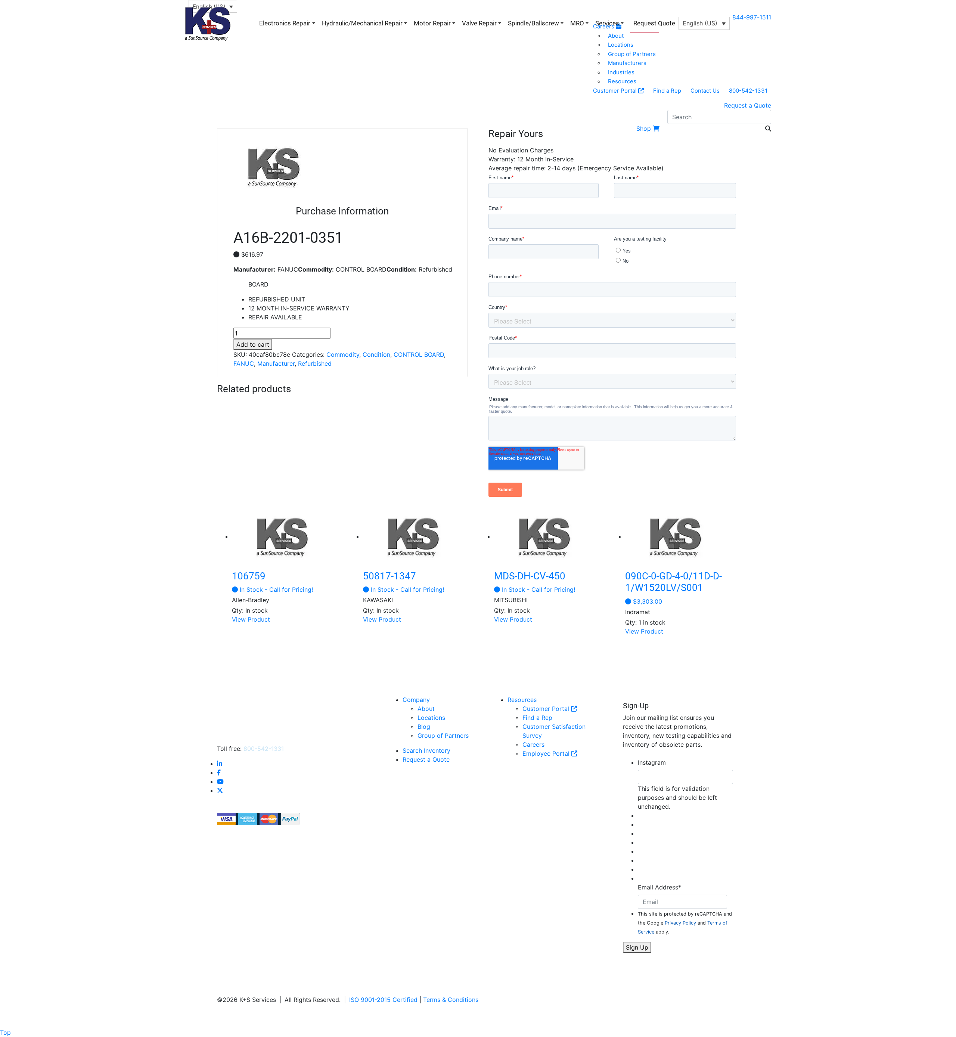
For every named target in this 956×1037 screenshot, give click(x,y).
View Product (251, 619)
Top (5, 1032)
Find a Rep (667, 90)
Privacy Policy (680, 923)
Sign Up (637, 947)
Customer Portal (615, 90)
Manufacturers (627, 62)
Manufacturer (276, 363)
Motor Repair (432, 23)
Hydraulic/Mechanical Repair (362, 23)
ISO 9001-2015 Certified (383, 999)
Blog (424, 726)
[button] (704, 23)
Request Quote (654, 23)
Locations (431, 717)
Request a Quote (747, 105)
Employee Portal (546, 753)
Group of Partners (632, 54)
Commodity (342, 354)
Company (416, 699)
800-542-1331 (748, 90)
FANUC (243, 363)
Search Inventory (426, 750)
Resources (622, 81)
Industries (621, 72)
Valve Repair (479, 23)
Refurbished (315, 363)
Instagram (652, 762)
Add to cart (252, 344)
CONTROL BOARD (419, 354)
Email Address (659, 887)
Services (607, 23)
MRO (577, 23)
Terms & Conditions (450, 999)
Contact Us (705, 90)
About (426, 708)
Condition (376, 354)
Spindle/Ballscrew (533, 23)
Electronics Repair (284, 23)
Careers (533, 744)
